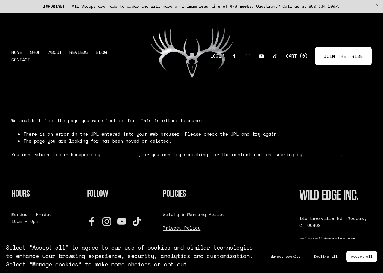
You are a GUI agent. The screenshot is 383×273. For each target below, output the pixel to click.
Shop (35, 52)
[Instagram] (248, 56)
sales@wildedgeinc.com (327, 239)
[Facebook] (234, 56)
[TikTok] (275, 56)
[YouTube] (262, 56)
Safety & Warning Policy (194, 214)
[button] (377, 5)
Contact (20, 59)
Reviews (78, 52)
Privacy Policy (181, 228)
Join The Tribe (343, 56)
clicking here (120, 154)
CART (297, 56)
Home (16, 52)
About (55, 52)
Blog (101, 52)
